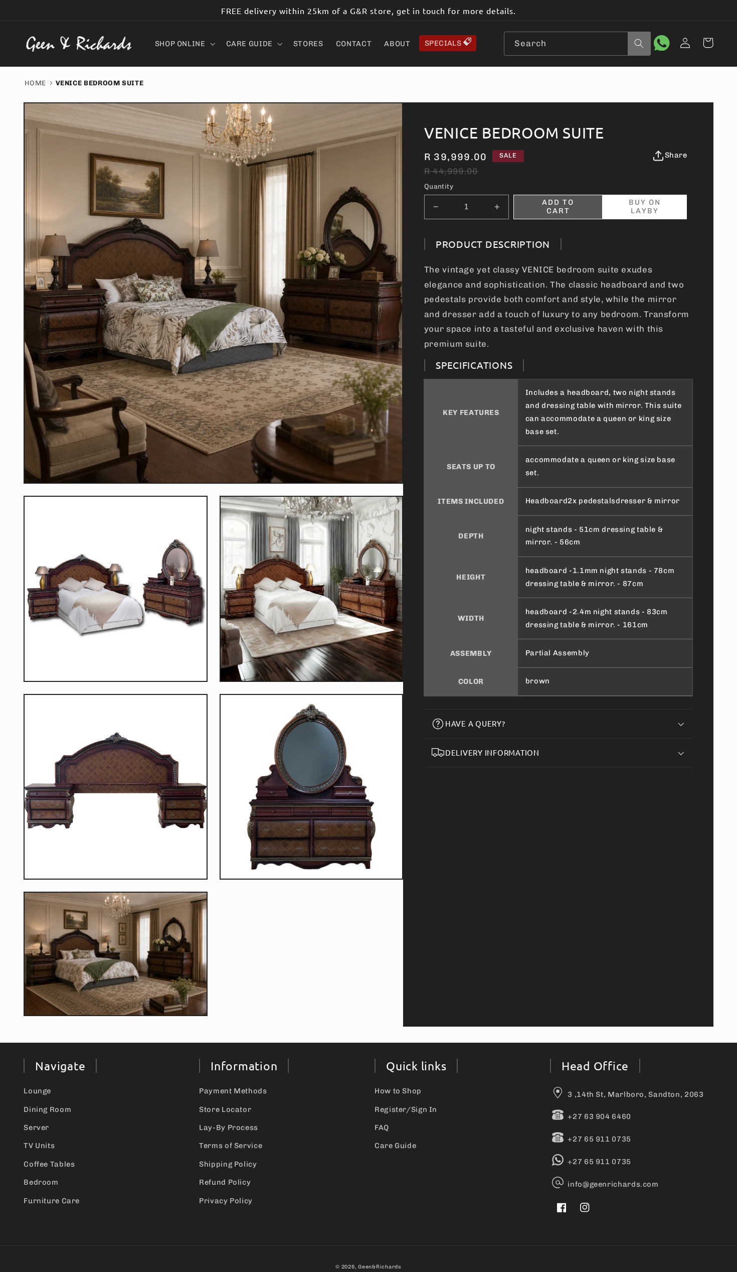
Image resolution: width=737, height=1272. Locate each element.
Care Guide (395, 1145)
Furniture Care (52, 1200)
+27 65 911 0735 (599, 1139)
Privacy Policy (226, 1200)
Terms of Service (230, 1145)
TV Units (39, 1145)
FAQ (382, 1127)
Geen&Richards (380, 1266)
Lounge (37, 1090)
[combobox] (577, 43)
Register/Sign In (406, 1109)
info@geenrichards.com (613, 1184)
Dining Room (47, 1109)
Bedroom (41, 1182)
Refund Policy (225, 1182)
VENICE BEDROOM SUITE (100, 83)
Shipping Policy (228, 1164)
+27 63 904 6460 (599, 1116)
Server (36, 1127)
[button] (184, 44)
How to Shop (398, 1090)
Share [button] (676, 155)
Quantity (438, 186)
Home (35, 83)
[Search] (639, 43)
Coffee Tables (49, 1164)
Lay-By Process (228, 1127)
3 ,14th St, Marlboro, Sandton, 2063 (635, 1094)
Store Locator (225, 1109)
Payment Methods (233, 1090)
